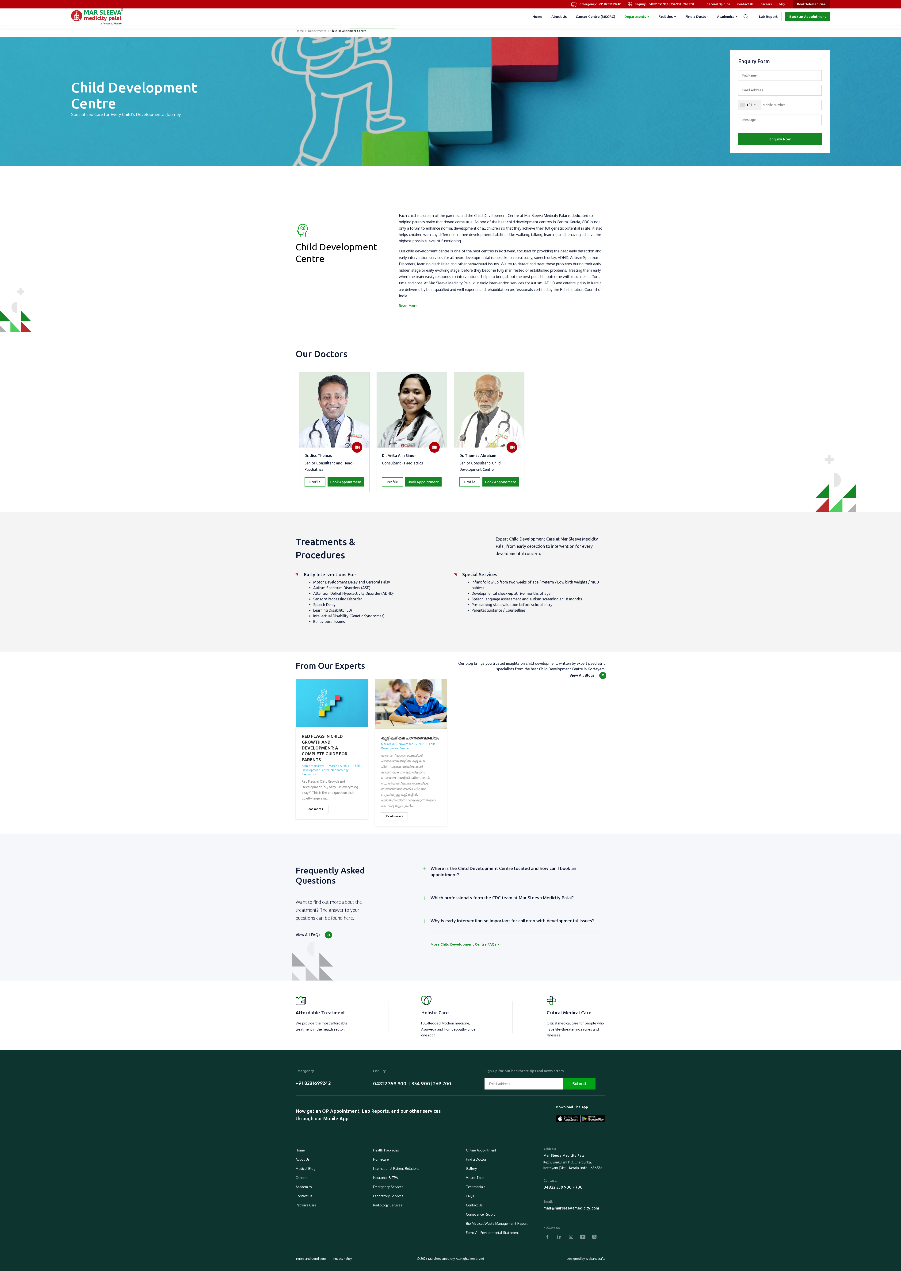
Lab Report (768, 17)
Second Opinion (718, 4)
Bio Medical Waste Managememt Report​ (497, 1223)
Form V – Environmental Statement (492, 1233)
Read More (408, 306)
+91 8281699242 (609, 4)
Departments (635, 17)
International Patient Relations (396, 1169)
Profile (315, 482)
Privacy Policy (342, 1258)
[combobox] (749, 105)
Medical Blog (306, 1169)
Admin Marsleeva (313, 765)
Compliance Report (480, 1214)
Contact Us (745, 4)
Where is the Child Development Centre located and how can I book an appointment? (503, 871)
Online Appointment (481, 1150)
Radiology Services (387, 1205)
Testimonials (475, 1187)
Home (537, 17)
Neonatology (339, 770)
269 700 (688, 4)
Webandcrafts (595, 1258)
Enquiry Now (780, 139)
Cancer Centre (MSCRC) (595, 17)
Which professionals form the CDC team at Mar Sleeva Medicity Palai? (502, 897)
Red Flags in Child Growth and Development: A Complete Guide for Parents (324, 748)
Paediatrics (309, 774)
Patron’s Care (306, 1205)
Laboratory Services (388, 1196)
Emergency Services (388, 1187)
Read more (314, 809)
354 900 (675, 4)
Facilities (666, 17)
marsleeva (388, 744)
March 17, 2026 (339, 765)
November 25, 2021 (412, 744)
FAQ (782, 4)
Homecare (381, 1159)
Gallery (471, 1169)
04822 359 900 (658, 4)
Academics (725, 17)
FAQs (470, 1196)
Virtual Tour (475, 1178)
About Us (559, 17)
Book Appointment (345, 482)
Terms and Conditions (311, 1258)
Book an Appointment (807, 17)
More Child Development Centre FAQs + (465, 944)
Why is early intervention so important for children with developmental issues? (512, 920)
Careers (766, 4)
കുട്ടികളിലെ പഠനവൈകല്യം (410, 737)
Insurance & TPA (385, 1178)
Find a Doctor (696, 17)
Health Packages (386, 1150)
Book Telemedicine (811, 4)
